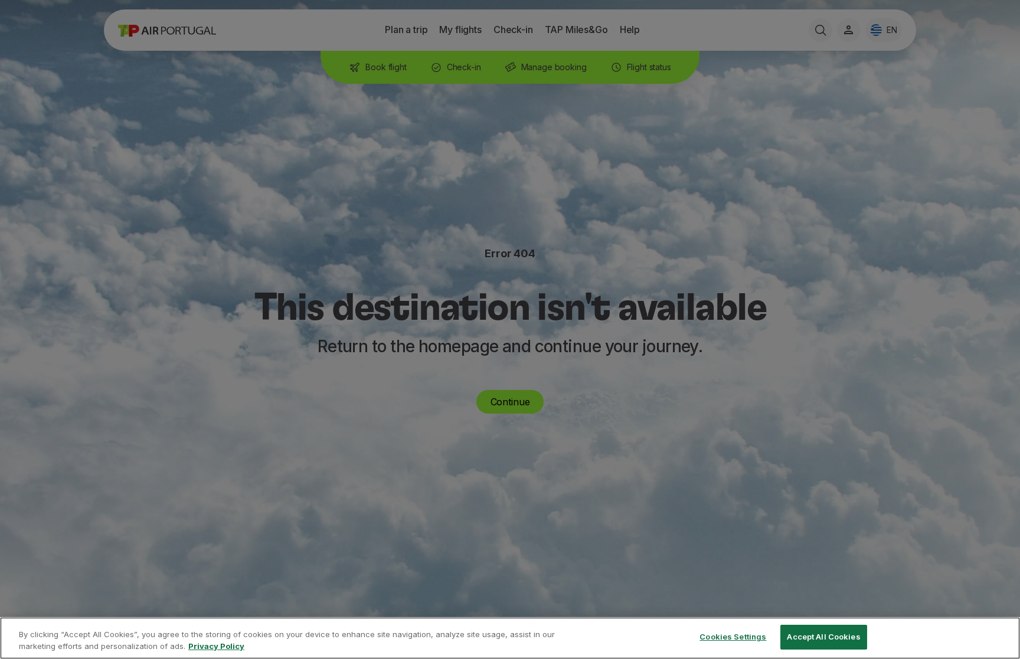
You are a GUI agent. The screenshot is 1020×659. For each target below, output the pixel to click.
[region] (510, 638)
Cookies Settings (732, 636)
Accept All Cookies (823, 636)
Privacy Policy (216, 646)
